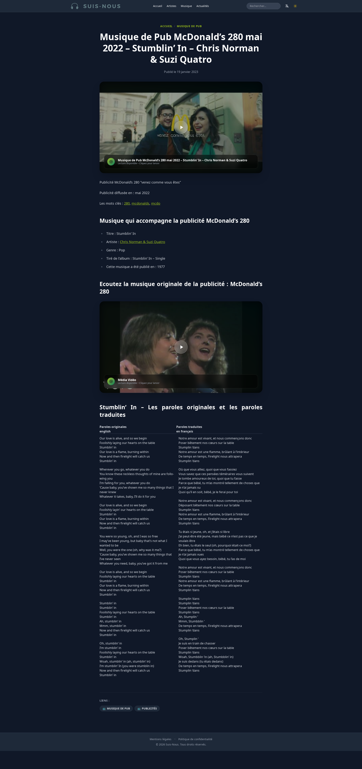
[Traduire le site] (287, 6)
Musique (186, 6)
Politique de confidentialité (195, 739)
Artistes (171, 6)
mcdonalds (140, 203)
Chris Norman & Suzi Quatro (142, 241)
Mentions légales (160, 739)
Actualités (202, 6)
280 (127, 203)
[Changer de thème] (295, 6)
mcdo (155, 203)
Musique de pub (189, 26)
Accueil (157, 6)
